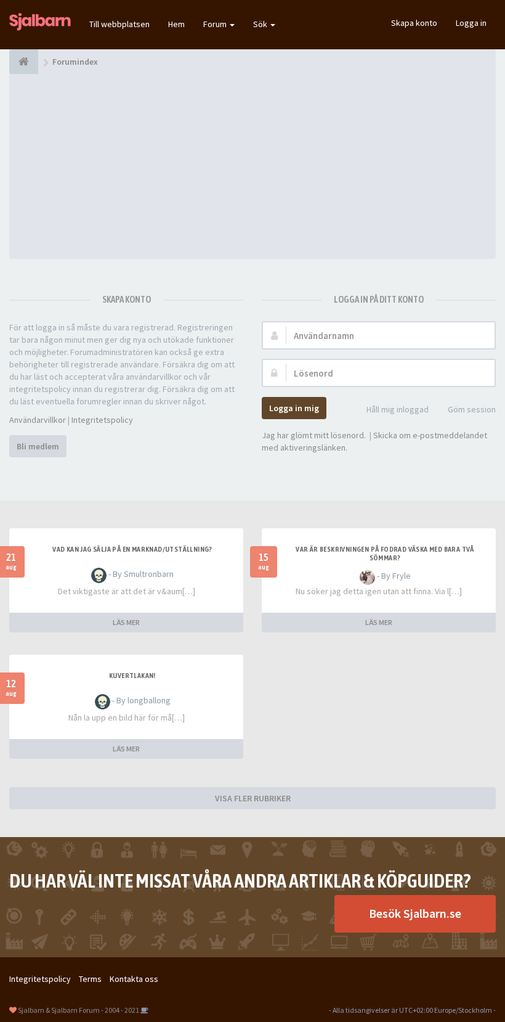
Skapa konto (414, 22)
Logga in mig (294, 408)
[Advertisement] (252, 166)
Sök (261, 24)
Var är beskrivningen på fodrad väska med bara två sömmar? (385, 553)
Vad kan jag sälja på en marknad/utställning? (132, 549)
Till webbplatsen (119, 24)
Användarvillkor (37, 419)
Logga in (471, 22)
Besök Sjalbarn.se (415, 913)
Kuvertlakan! (132, 675)
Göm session (472, 409)
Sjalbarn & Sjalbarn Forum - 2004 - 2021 (78, 1010)
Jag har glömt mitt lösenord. (314, 435)
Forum (215, 24)
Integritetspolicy (102, 419)
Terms (90, 978)
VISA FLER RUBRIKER (253, 798)
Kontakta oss (134, 978)
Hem (176, 24)
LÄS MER (126, 622)
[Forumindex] (23, 61)
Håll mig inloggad (397, 409)
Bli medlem (38, 446)
